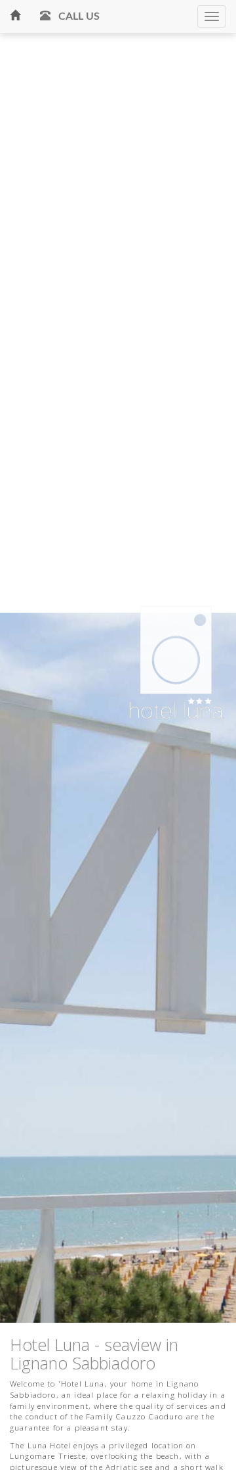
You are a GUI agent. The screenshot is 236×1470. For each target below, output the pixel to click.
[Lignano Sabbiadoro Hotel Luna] (15, 16)
